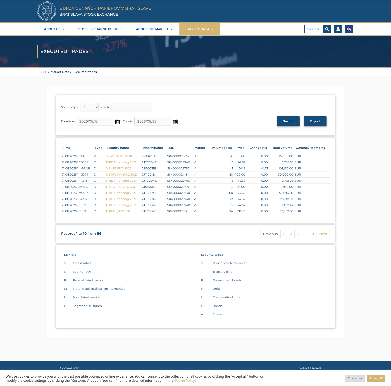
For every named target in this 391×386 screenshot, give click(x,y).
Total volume (282, 148)
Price (240, 148)
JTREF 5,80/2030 (117, 211)
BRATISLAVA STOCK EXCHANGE (89, 14)
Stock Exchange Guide (98, 29)
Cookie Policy (184, 380)
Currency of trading (310, 148)
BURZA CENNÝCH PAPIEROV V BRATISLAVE (105, 8)
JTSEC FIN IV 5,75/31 (120, 186)
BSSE (43, 72)
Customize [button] (355, 378)
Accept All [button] (376, 378)
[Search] (327, 29)
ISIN (171, 148)
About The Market (152, 29)
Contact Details (309, 368)
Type (98, 148)
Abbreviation (153, 148)
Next (323, 234)
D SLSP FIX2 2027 (118, 168)
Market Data (197, 29)
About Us (52, 29)
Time (67, 148)
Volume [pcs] (222, 148)
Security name (118, 148)
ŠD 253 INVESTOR (118, 156)
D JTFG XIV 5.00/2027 (121, 174)
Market (200, 148)
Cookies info (69, 368)
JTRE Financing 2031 (120, 162)
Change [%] (258, 148)
